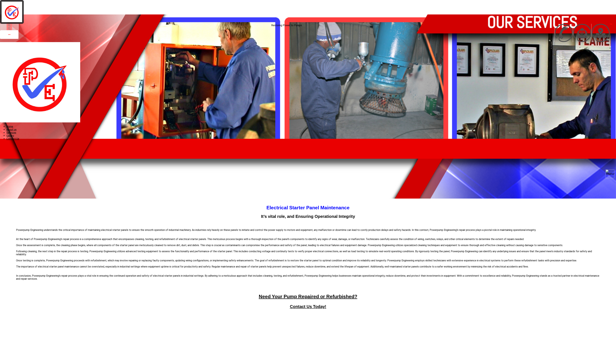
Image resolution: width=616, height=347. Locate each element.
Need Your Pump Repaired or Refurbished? (308, 296)
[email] (582, 33)
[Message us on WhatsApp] (610, 173)
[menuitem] (9, 126)
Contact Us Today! (308, 306)
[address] (600, 33)
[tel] (564, 33)
